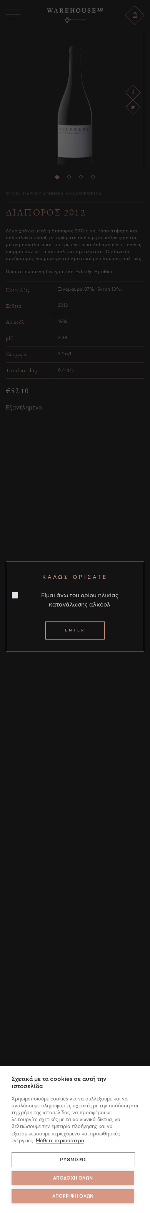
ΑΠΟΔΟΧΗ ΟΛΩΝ (73, 1178)
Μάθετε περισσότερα (60, 1140)
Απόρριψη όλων (73, 1196)
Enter (75, 630)
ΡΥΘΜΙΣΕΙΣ (73, 1160)
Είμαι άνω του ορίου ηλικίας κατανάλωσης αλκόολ (79, 600)
